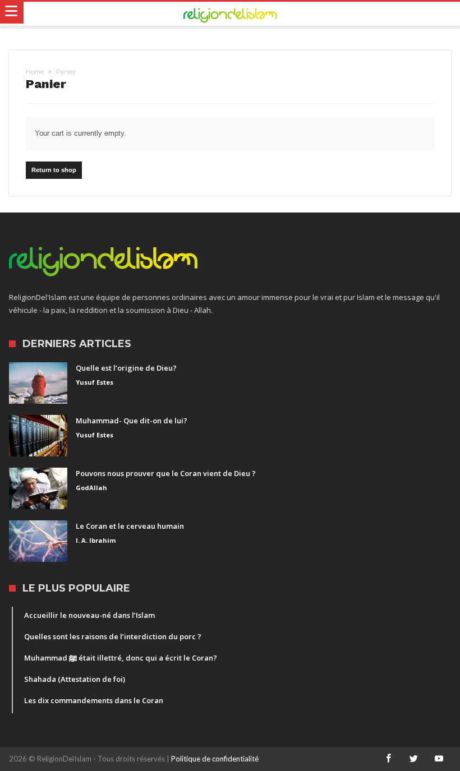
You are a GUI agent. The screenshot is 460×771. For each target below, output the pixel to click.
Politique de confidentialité (215, 758)
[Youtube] (439, 759)
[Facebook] (389, 759)
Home (35, 72)
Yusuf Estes (94, 382)
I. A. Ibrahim (96, 540)
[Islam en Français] (230, 14)
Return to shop (53, 170)
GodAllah (91, 487)
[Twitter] (414, 759)
